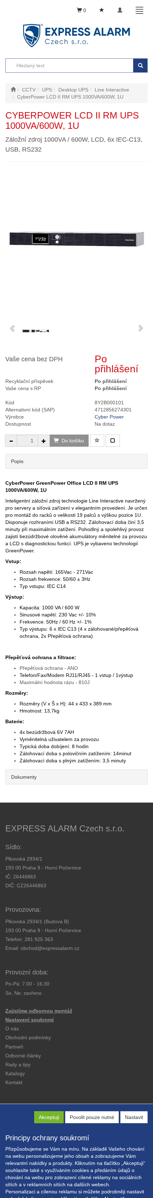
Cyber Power (109, 417)
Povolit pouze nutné (92, 1117)
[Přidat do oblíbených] (97, 441)
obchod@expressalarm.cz (50, 948)
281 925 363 (39, 939)
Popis (17, 461)
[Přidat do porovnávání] (113, 441)
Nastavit (134, 1117)
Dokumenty (24, 777)
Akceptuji (49, 1117)
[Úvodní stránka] (13, 90)
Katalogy (15, 1073)
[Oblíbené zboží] (101, 10)
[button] (18, 1064)
